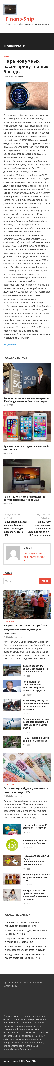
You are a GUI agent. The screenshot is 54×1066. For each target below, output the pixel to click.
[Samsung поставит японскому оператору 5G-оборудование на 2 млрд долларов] (27, 395)
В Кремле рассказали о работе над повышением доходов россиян (25, 629)
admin (20, 76)
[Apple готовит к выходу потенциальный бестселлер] (27, 443)
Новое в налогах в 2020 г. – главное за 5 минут (36, 842)
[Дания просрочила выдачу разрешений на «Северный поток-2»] (12, 675)
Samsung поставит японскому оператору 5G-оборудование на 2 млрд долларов (26, 400)
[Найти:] (27, 581)
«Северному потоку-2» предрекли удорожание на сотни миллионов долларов (36, 704)
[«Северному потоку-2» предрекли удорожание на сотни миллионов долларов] (12, 710)
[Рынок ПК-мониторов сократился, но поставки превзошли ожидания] (27, 493)
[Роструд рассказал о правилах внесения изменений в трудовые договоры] (12, 900)
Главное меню (16, 46)
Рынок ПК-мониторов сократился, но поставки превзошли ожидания (24, 498)
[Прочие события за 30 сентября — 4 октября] (12, 834)
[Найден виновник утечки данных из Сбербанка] (12, 747)
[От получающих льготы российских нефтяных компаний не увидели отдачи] (12, 728)
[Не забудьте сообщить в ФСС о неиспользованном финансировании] (12, 865)
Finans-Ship (20, 18)
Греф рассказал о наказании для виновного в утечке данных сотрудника (34, 686)
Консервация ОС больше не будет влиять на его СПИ (36, 877)
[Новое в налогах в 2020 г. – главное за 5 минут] (12, 850)
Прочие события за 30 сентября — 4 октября (35, 826)
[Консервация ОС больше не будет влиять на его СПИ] (12, 884)
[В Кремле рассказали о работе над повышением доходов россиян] (27, 619)
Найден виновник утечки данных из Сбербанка (36, 739)
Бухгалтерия (9, 784)
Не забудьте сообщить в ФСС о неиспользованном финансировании (36, 860)
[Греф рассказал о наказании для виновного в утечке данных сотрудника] (12, 691)
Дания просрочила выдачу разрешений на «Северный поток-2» (35, 668)
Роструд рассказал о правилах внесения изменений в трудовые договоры (35, 894)
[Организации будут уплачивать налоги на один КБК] (27, 782)
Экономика (8, 622)
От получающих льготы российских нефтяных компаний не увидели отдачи (36, 723)
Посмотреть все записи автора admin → (34, 556)
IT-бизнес (7, 56)
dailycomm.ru (9, 344)
